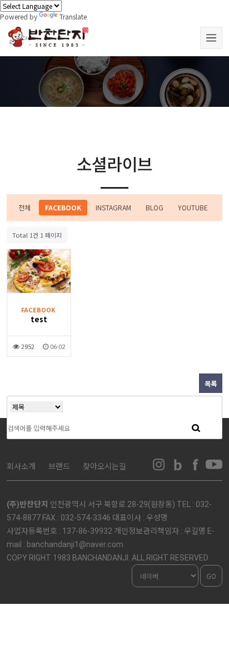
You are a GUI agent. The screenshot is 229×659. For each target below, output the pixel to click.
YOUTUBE (193, 207)
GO (211, 576)
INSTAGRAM (113, 207)
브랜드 (59, 465)
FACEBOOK (63, 207)
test (39, 319)
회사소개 (21, 465)
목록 (211, 383)
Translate (73, 16)
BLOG (154, 207)
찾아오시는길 (104, 465)
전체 (24, 207)
